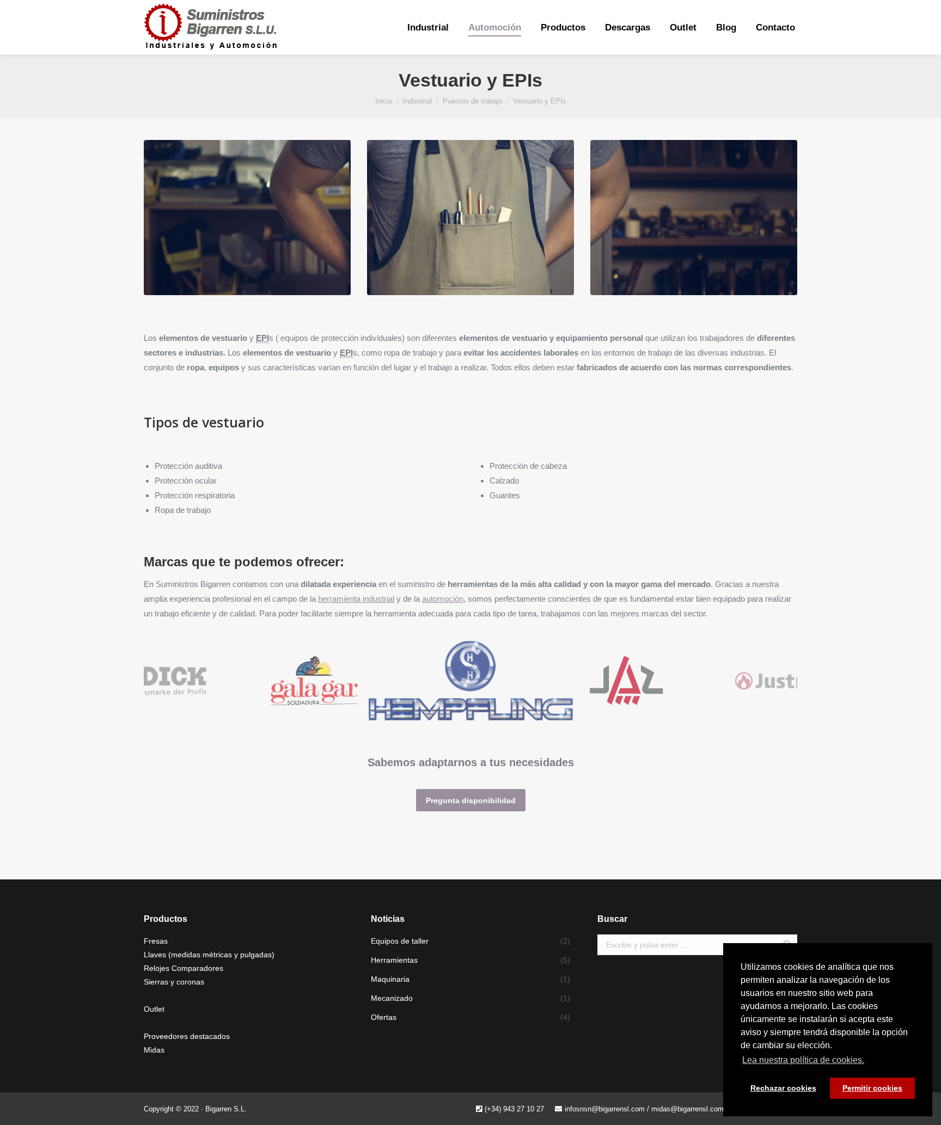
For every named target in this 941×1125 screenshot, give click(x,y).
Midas (154, 1049)
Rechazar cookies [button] (783, 1088)
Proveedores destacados (187, 1036)
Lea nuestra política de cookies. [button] (803, 1060)
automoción (442, 598)
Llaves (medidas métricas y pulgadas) (209, 954)
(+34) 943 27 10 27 (514, 1109)
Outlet (154, 1009)
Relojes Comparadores (183, 968)
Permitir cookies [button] (872, 1088)
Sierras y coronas (174, 981)
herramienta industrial (356, 598)
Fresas (156, 941)
